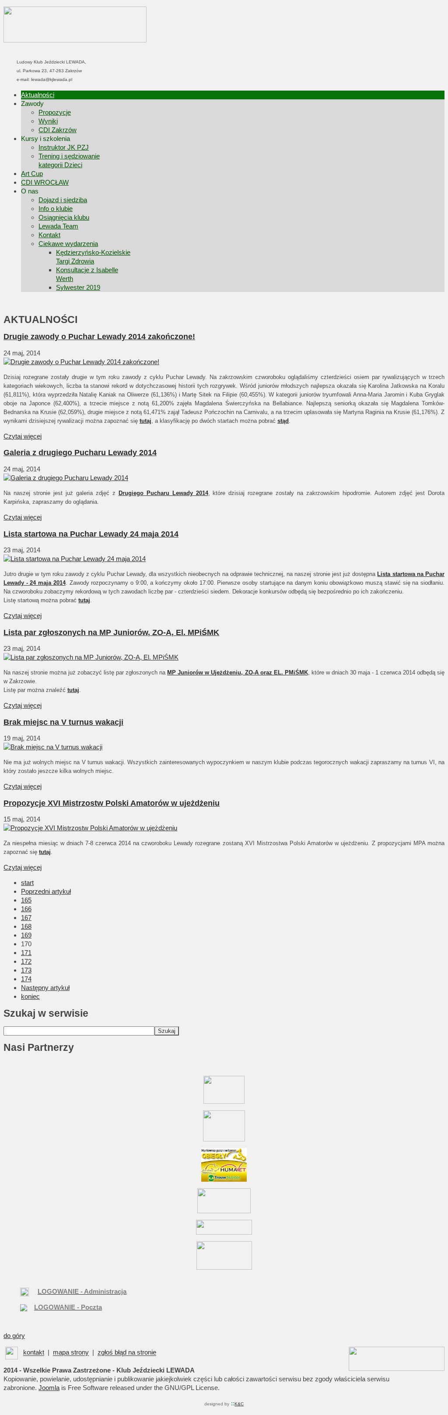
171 (26, 952)
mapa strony (71, 1352)
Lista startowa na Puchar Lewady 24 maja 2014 (91, 534)
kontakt (33, 1352)
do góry (14, 1335)
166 (26, 909)
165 (26, 900)
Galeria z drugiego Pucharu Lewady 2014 (80, 452)
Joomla (49, 1387)
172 (26, 961)
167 (26, 917)
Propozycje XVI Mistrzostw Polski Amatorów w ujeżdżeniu (112, 803)
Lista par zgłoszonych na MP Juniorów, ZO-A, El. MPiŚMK (111, 632)
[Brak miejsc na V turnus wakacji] (53, 747)
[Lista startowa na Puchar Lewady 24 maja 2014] (75, 558)
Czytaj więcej (23, 436)
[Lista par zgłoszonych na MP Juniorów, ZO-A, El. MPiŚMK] (91, 657)
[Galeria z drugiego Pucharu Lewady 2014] (66, 477)
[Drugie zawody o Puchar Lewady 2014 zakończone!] (81, 361)
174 (26, 979)
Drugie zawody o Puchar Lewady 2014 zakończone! (99, 336)
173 (26, 970)
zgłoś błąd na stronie (127, 1352)
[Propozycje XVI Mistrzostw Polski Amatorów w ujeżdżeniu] (90, 828)
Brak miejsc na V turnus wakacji (63, 722)
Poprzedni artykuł (46, 891)
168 (26, 926)
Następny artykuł (45, 987)
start (27, 882)
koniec (30, 996)
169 (26, 935)
